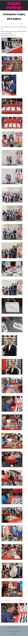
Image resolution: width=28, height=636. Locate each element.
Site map (20, 627)
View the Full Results (6, 33)
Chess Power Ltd (14, 627)
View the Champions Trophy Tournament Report (13, 31)
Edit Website (14, 633)
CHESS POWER (14, 6)
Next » (20, 600)
